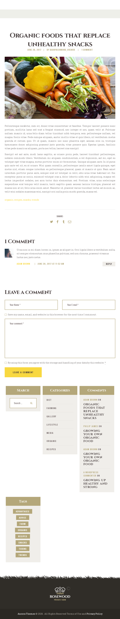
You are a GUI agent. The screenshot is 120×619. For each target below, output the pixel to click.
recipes (18, 199)
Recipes (51, 449)
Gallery (51, 416)
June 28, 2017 (34, 49)
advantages (22, 511)
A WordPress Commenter (90, 474)
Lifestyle (52, 424)
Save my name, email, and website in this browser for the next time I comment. (52, 314)
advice (22, 517)
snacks (27, 199)
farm (23, 523)
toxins (23, 548)
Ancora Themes (26, 613)
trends (35, 199)
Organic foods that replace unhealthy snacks (94, 411)
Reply (109, 263)
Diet (49, 399)
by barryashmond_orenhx (61, 49)
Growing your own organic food (92, 436)
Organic (52, 441)
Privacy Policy (94, 613)
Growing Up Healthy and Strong (95, 484)
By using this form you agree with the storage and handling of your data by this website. (57, 362)
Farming (52, 408)
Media (50, 432)
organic (9, 199)
